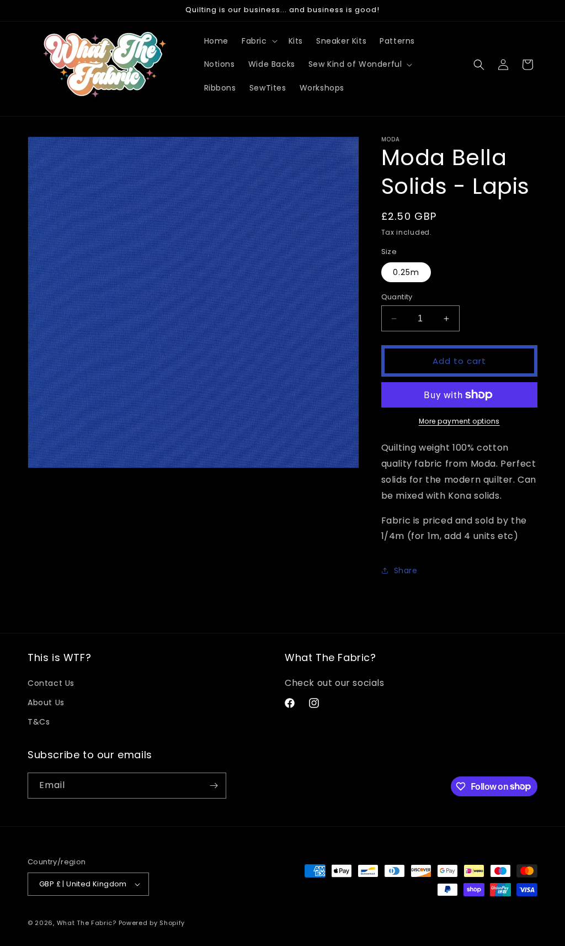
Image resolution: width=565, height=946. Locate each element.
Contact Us (51, 683)
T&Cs (39, 721)
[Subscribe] (213, 786)
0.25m (406, 272)
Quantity (397, 297)
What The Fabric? (86, 922)
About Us (46, 702)
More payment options (459, 421)
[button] (258, 40)
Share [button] (406, 570)
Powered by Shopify (152, 922)
